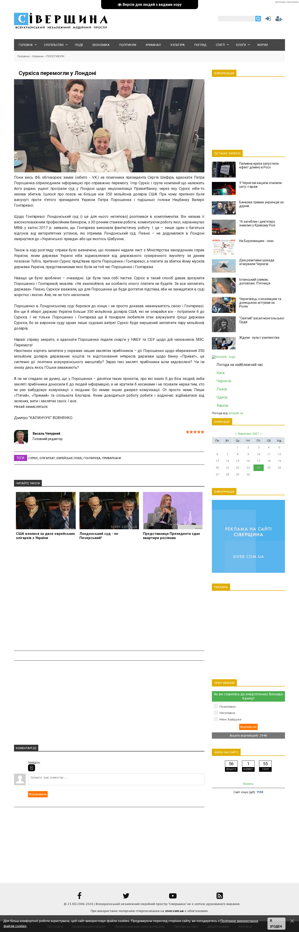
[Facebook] (79, 897)
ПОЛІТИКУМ (55, 56)
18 (269, 461)
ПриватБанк (111, 458)
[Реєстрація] (279, 19)
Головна (23, 56)
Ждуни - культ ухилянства (259, 337)
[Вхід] (31, 767)
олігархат (47, 458)
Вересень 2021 (248, 433)
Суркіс (33, 458)
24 (258, 467)
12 (279, 454)
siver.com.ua (174, 911)
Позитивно (228, 707)
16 (248, 461)
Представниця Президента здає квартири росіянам (171, 536)
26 (279, 467)
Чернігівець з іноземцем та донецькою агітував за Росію (260, 302)
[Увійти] (267, 19)
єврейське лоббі (69, 458)
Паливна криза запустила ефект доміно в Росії (259, 165)
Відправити (37, 794)
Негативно (227, 713)
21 (227, 467)
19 (279, 461)
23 (248, 467)
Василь (248, 783)
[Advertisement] (109, 598)
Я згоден (276, 924)
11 (269, 454)
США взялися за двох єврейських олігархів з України (45, 536)
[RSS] (219, 897)
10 (258, 454)
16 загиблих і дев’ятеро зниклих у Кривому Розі (257, 223)
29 (237, 474)
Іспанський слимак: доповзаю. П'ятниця (254, 281)
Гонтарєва (92, 458)
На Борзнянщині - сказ (256, 241)
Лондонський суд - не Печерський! (98, 536)
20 (217, 467)
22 (237, 467)
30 (248, 474)
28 (227, 474)
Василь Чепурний (46, 433)
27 (217, 474)
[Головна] (60, 28)
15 (237, 461)
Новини (37, 56)
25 (269, 467)
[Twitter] (126, 897)
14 (227, 461)
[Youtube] (173, 897)
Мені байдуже (231, 719)
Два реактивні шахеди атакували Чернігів (256, 262)
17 (258, 461)
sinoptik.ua (235, 413)
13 (217, 461)
